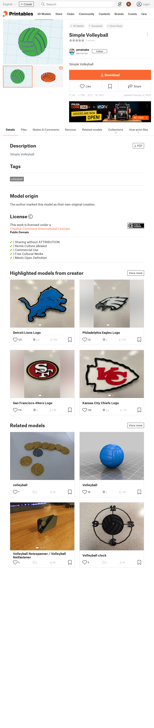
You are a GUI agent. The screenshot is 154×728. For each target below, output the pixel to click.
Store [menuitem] (58, 14)
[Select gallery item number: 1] (40, 325)
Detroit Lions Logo (27, 332)
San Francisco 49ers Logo (32, 403)
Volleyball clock (94, 555)
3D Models (78, 26)
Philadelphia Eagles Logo (101, 332)
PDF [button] (140, 145)
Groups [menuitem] (146, 14)
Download (112, 75)
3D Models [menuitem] (44, 14)
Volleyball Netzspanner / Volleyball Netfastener (39, 555)
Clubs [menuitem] (70, 14)
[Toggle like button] (15, 339)
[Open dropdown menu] (147, 34)
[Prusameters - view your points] (128, 4)
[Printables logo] (18, 14)
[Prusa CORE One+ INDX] (110, 111)
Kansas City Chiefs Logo (100, 403)
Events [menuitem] (132, 14)
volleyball (17, 179)
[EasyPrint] (120, 4)
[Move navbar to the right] (148, 13)
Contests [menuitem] (104, 14)
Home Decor (116, 26)
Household (96, 26)
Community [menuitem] (86, 14)
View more (136, 273)
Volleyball (89, 485)
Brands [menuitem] (119, 14)
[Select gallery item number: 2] (44, 325)
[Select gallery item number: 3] (115, 325)
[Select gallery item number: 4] (47, 547)
